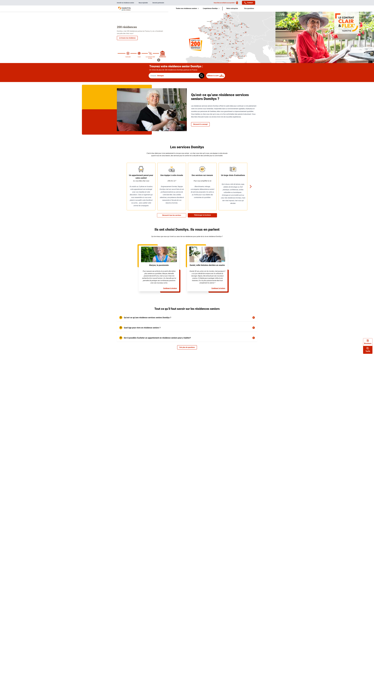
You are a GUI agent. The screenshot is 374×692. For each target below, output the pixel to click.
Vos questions (249, 8)
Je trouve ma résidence (127, 38)
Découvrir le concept (200, 124)
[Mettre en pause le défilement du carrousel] (158, 60)
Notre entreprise (232, 8)
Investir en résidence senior (125, 3)
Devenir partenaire (158, 3)
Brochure (367, 343)
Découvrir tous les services (171, 215)
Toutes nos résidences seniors (186, 8)
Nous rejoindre (143, 3)
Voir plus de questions (187, 347)
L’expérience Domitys (210, 8)
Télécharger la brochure (202, 215)
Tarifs (368, 351)
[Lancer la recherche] (201, 75)
